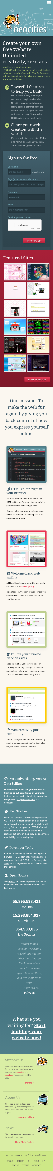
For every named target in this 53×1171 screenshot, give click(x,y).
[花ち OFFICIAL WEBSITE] (15, 308)
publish (11, 881)
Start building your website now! (28, 1031)
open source (21, 1155)
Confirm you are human (19, 217)
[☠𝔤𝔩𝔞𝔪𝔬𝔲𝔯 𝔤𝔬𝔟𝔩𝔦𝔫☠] (38, 326)
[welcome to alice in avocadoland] (38, 290)
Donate (28, 1082)
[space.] (38, 308)
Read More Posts (23, 1141)
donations (9, 802)
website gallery (27, 586)
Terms (25, 1165)
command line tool (34, 107)
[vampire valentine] (15, 290)
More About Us (25, 1117)
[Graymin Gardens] (38, 271)
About (10, 1161)
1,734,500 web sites (12, 70)
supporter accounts (26, 799)
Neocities (10, 1155)
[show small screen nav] (49, 2)
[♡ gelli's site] (15, 271)
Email (10, 204)
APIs (6, 863)
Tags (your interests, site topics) (23, 179)
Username (13, 166)
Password (12, 191)
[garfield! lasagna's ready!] (38, 344)
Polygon (29, 992)
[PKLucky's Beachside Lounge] (15, 363)
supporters (19, 1072)
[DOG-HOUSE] (15, 326)
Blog (36, 1161)
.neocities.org (38, 171)
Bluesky (42, 1155)
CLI (29, 1161)
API (43, 1161)
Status (15, 1165)
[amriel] (15, 344)
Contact (36, 1165)
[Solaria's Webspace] (38, 363)
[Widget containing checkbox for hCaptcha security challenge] (25, 225)
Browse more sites (37, 379)
